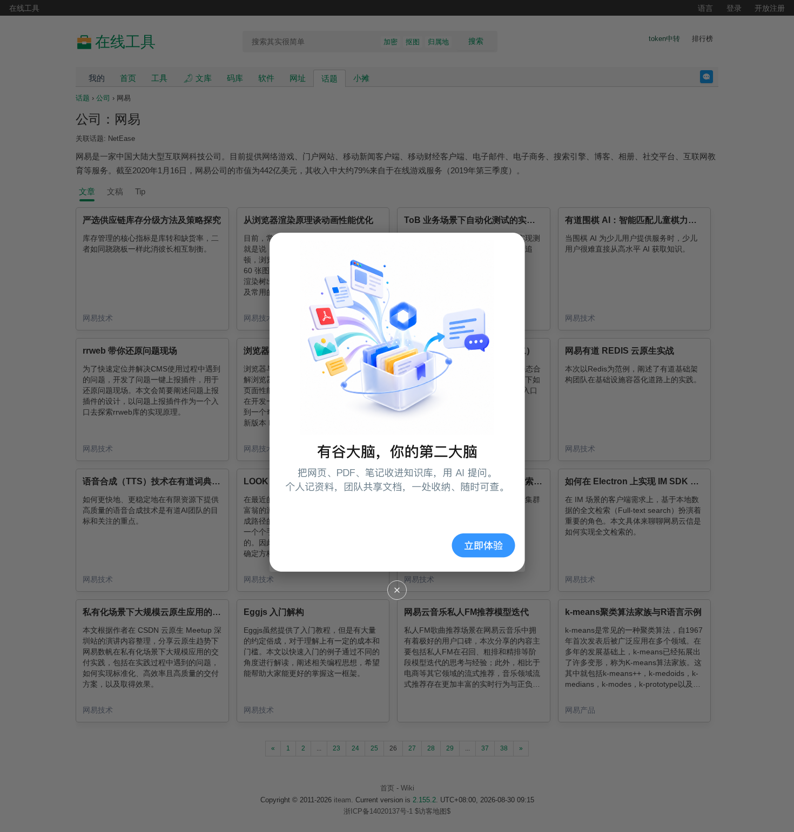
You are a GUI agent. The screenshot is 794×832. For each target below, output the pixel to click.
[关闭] (397, 590)
